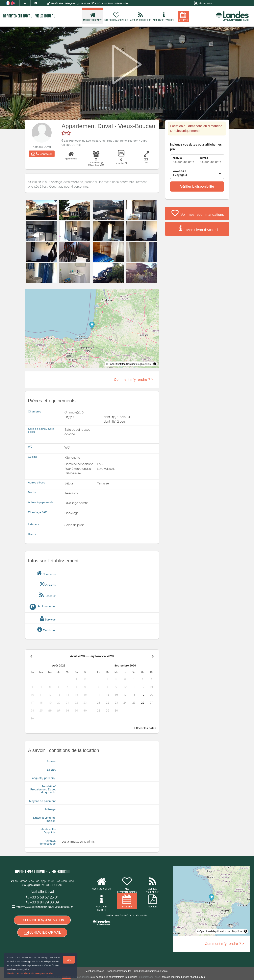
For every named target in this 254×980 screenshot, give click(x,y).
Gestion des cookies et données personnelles (30, 973)
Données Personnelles (119, 971)
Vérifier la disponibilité (197, 186)
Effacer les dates (145, 728)
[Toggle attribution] (154, 364)
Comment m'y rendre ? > (133, 380)
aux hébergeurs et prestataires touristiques (114, 977)
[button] (42, 154)
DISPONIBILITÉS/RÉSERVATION (42, 920)
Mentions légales (95, 971)
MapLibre (146, 363)
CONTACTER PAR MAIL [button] (45, 932)
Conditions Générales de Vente (151, 971)
